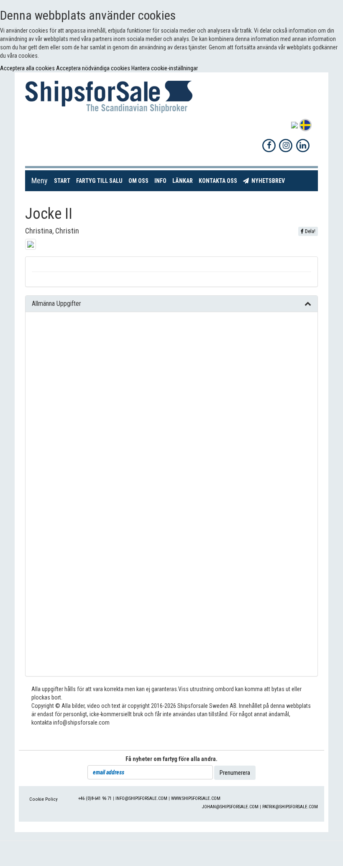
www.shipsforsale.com (195, 798)
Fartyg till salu (100, 180)
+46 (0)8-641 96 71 (95, 798)
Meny (39, 180)
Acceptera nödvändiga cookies (93, 68)
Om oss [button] (138, 180)
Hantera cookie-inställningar (164, 68)
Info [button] (160, 180)
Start (63, 180)
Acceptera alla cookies (28, 68)
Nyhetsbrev (268, 180)
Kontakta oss (219, 180)
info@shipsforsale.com (141, 798)
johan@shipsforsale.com (230, 807)
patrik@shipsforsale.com (290, 807)
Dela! (309, 231)
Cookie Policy (43, 799)
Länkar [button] (182, 180)
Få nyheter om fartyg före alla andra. (171, 759)
